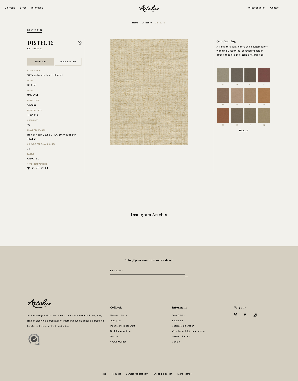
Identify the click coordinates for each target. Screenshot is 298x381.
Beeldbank (178, 320)
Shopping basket (163, 374)
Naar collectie (34, 30)
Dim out (114, 336)
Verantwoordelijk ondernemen (188, 331)
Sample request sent (137, 374)
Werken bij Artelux (182, 336)
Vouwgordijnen (118, 341)
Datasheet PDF (68, 61)
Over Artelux (178, 315)
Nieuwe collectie (119, 315)
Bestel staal (40, 61)
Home (135, 22)
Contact (176, 341)
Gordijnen (115, 320)
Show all (243, 130)
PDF (104, 374)
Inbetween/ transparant (122, 326)
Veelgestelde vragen (183, 326)
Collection (147, 22)
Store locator (184, 374)
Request (116, 374)
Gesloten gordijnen (120, 331)
